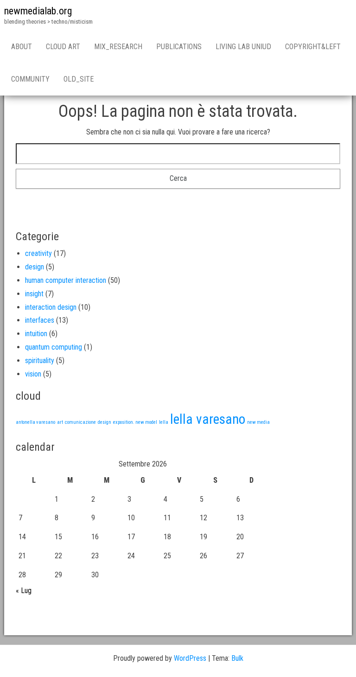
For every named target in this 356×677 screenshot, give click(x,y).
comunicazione (80, 422)
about (21, 46)
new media (258, 422)
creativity (38, 253)
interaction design (50, 307)
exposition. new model (135, 422)
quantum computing (53, 347)
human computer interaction (65, 280)
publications (179, 46)
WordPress (190, 658)
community (30, 79)
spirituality (39, 360)
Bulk (237, 658)
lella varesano (207, 419)
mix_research (118, 46)
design (34, 266)
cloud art (63, 46)
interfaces (39, 320)
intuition (36, 333)
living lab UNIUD (243, 46)
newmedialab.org (38, 11)
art (60, 422)
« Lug (24, 590)
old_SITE (79, 79)
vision (33, 374)
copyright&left (313, 46)
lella (163, 422)
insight (34, 293)
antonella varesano (35, 422)
